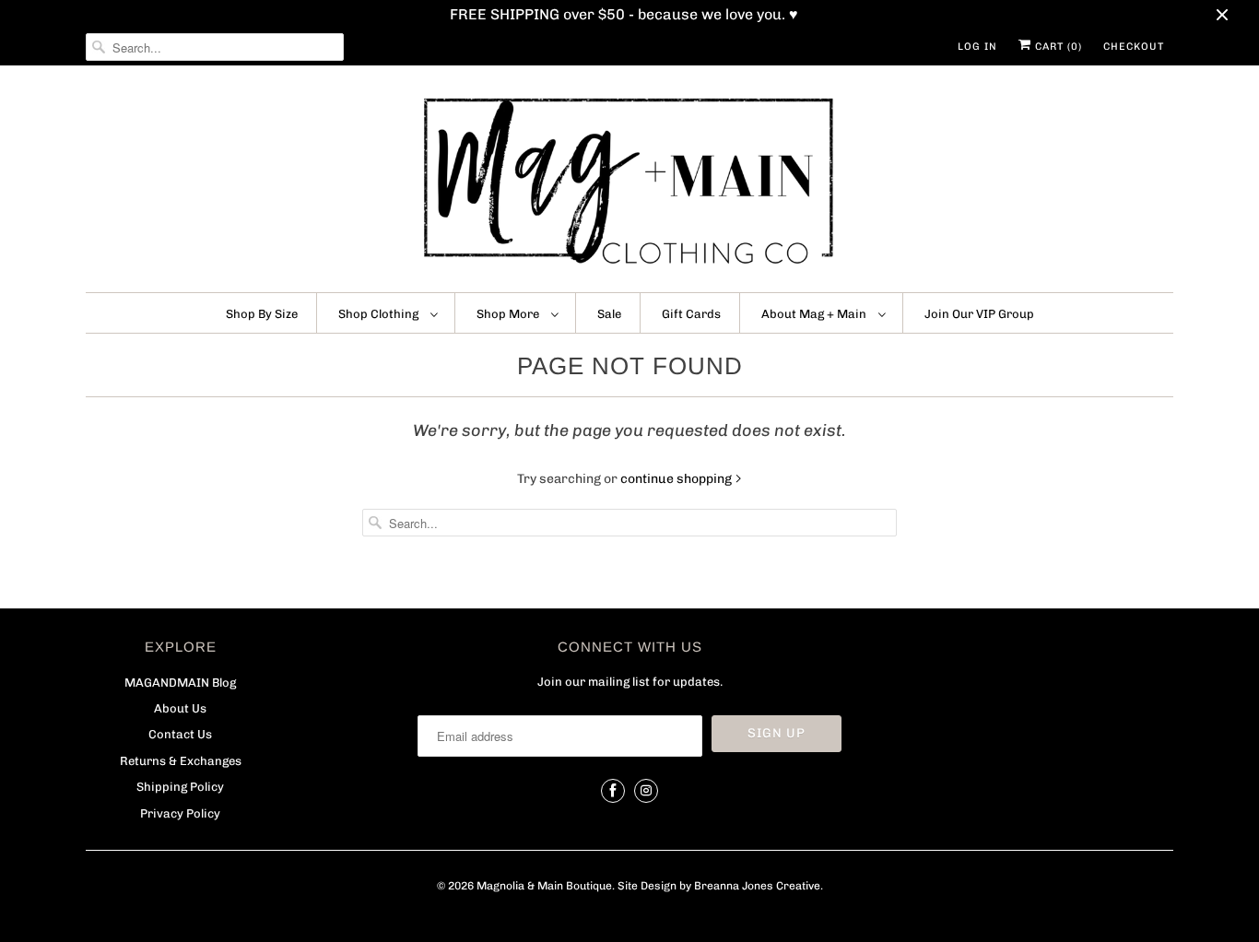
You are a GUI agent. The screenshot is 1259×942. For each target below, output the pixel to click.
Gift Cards (691, 314)
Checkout (1133, 47)
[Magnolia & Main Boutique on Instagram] (646, 791)
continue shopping (677, 479)
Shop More (509, 314)
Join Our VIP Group (979, 314)
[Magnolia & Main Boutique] (629, 183)
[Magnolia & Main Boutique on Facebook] (613, 791)
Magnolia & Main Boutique (544, 885)
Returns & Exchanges (180, 761)
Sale (609, 314)
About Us (180, 708)
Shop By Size (262, 314)
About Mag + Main (815, 314)
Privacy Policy (180, 813)
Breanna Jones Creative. (758, 885)
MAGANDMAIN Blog (180, 682)
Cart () (1056, 47)
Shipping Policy (180, 787)
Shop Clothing (379, 314)
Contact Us (180, 734)
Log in (977, 47)
